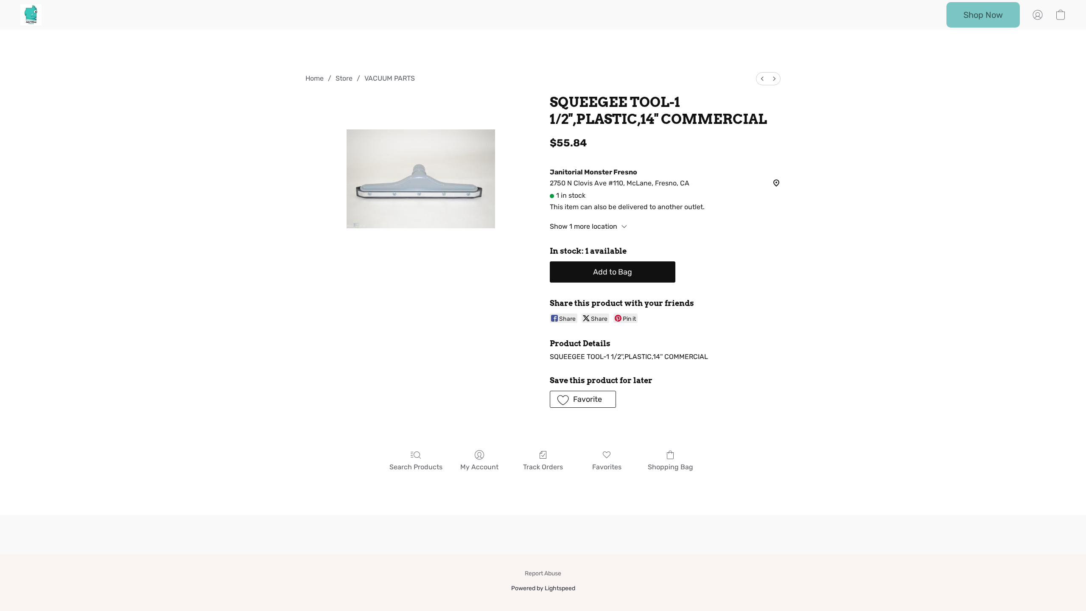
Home (314, 78)
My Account (479, 467)
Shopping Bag (670, 467)
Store (344, 78)
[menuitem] (762, 79)
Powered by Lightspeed (543, 588)
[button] (31, 14)
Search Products (415, 467)
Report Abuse (543, 573)
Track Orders (543, 467)
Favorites (606, 467)
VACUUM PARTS (389, 78)
